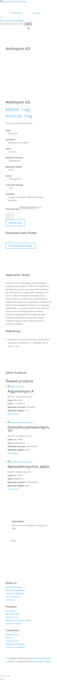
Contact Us (10, 600)
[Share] (6, 675)
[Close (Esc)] (9, 675)
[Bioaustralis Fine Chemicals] (13, 1)
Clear (39, 207)
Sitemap (11, 661)
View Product (13, 414)
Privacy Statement (43, 658)
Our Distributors (13, 596)
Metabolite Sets (12, 614)
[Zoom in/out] (1, 675)
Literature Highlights (15, 593)
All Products (11, 611)
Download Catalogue (14, 20)
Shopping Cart (12, 634)
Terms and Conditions (15, 647)
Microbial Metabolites (15, 590)
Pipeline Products (13, 623)
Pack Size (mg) (12, 209)
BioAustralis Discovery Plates (18, 620)
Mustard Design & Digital (40, 661)
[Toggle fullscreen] (4, 675)
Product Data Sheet (20, 245)
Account (9, 637)
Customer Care (12, 641)
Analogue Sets (12, 617)
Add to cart (15, 223)
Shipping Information (15, 644)
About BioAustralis (14, 587)
